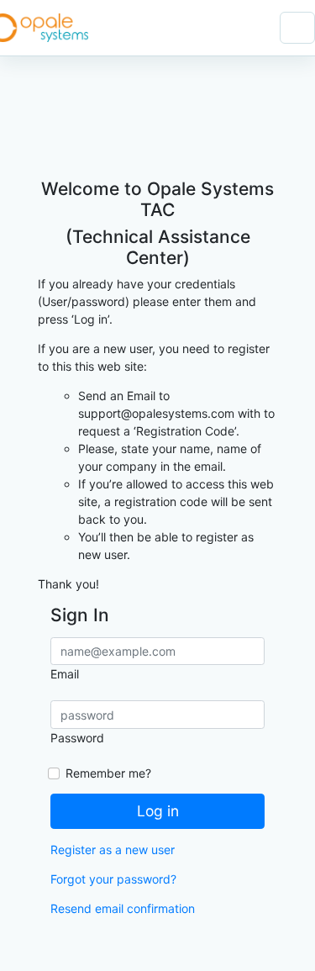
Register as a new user (112, 849)
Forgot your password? (113, 879)
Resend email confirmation (122, 908)
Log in (158, 811)
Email (64, 674)
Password (77, 738)
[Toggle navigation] (297, 28)
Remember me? (108, 773)
